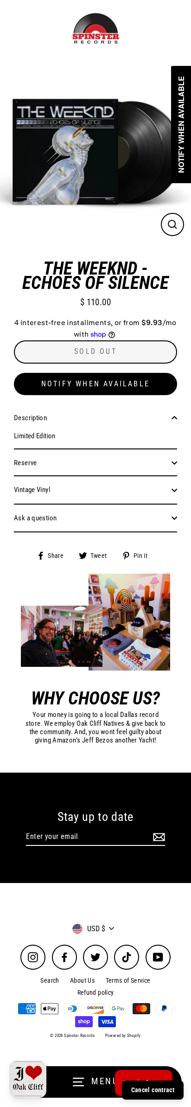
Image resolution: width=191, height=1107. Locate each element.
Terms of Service (128, 980)
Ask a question (35, 518)
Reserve (25, 463)
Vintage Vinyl (32, 490)
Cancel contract (152, 1090)
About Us (82, 980)
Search (49, 980)
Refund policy (95, 992)
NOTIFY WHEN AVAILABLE (95, 383)
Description (30, 418)
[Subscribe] (157, 836)
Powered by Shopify (123, 1035)
